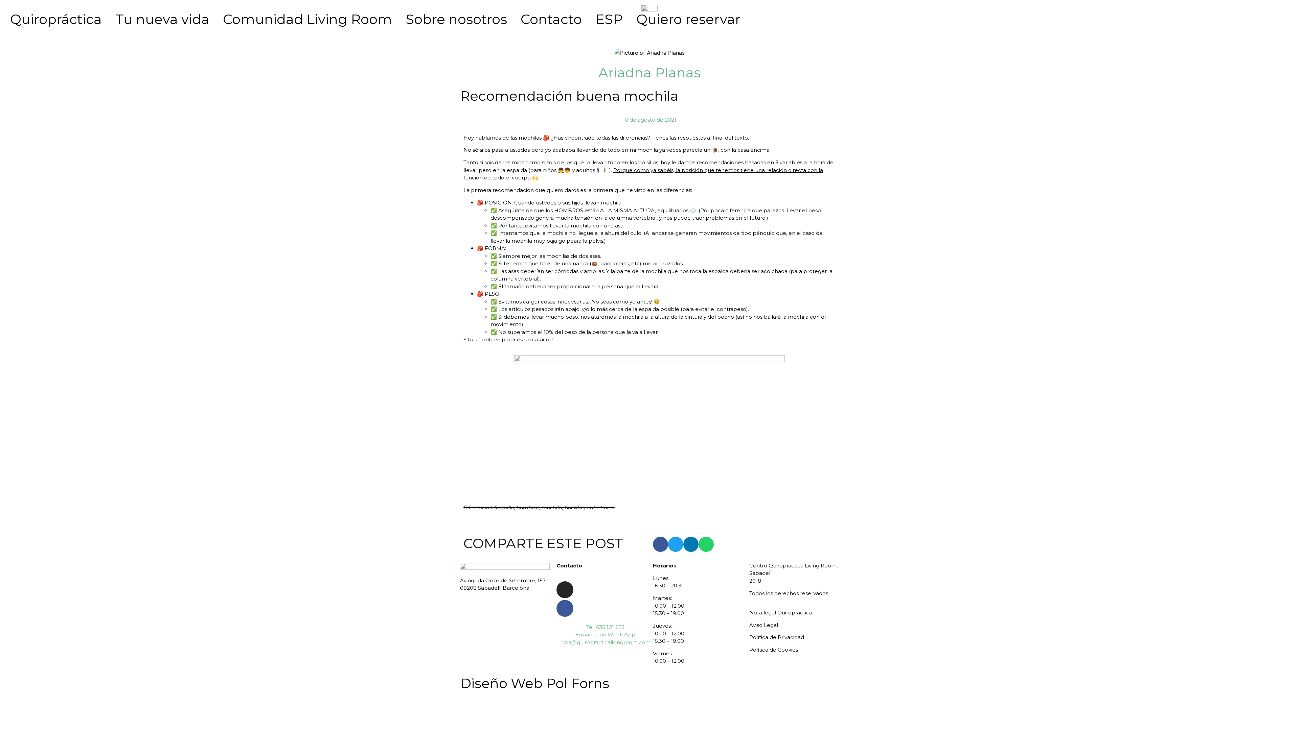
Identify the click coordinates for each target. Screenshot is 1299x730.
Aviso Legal (763, 625)
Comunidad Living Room (307, 19)
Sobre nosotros (456, 19)
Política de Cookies (773, 650)
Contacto (551, 19)
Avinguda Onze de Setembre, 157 (503, 580)
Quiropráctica (56, 19)
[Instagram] (564, 589)
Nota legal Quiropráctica (780, 612)
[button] (660, 544)
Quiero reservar (688, 19)
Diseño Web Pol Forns (534, 683)
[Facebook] (564, 608)
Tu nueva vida (162, 19)
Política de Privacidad (776, 637)
